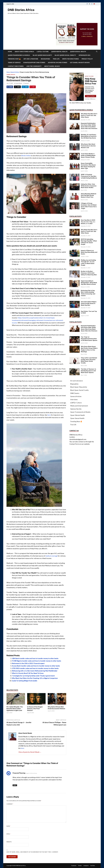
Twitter (80, 865)
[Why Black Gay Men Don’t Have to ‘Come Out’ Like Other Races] (74, 114)
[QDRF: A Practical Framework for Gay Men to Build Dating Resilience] (74, 175)
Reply (14, 785)
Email (8, 834)
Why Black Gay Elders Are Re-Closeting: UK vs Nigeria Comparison (35, 678)
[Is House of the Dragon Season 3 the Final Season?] (36, 699)
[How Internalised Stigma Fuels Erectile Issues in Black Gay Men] (74, 302)
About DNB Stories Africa (24, 51)
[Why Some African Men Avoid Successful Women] (57, 699)
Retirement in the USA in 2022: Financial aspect (28, 663)
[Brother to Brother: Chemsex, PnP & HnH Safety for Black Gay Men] (74, 272)
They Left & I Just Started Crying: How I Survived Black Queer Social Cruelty (89, 360)
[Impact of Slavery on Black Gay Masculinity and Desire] (74, 251)
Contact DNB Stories (16, 66)
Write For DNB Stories (70, 59)
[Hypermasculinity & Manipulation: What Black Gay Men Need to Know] (74, 281)
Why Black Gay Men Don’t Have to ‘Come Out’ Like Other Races (89, 115)
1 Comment (26, 83)
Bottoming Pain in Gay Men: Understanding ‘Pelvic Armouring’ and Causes (88, 293)
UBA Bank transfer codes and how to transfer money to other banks (35, 658)
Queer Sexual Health (78, 51)
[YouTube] (94, 3)
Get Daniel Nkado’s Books (80, 62)
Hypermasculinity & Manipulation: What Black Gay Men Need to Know (89, 282)
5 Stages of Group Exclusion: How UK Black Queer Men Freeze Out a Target (89, 205)
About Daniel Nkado (52, 66)
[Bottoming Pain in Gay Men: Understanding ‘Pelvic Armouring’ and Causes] (74, 291)
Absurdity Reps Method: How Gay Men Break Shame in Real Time (88, 195)
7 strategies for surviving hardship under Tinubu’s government (33, 676)
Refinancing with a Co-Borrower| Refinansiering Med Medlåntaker (34, 671)
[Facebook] (87, 3)
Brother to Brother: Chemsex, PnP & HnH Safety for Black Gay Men (89, 273)
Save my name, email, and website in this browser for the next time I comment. (32, 852)
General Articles (15, 72)
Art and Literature (30, 59)
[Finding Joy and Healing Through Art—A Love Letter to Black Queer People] (74, 260)
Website (9, 841)
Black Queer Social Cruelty (65, 55)
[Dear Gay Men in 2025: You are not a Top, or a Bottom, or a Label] (74, 220)
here (49, 415)
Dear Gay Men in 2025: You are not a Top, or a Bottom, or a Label (88, 221)
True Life (56, 59)
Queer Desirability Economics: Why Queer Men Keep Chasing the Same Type (88, 165)
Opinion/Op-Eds (84, 55)
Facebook (73, 865)
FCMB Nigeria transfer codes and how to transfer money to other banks (36, 661)
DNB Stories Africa (21, 10)
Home (10, 51)
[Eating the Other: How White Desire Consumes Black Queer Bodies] (74, 184)
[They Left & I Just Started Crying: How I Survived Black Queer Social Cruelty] (74, 358)
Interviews (74, 399)
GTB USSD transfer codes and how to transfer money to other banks (35, 668)
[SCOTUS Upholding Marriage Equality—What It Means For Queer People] (74, 239)
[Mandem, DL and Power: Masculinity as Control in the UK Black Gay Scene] (74, 135)
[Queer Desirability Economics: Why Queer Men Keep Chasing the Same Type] (74, 164)
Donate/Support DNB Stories (34, 62)
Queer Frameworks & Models (19, 55)
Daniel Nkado (19, 83)
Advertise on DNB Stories (57, 62)
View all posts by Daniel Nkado (29, 752)
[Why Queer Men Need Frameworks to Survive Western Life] (74, 144)
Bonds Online (26, 155)
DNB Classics (74, 393)
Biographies (45, 59)
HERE (77, 103)
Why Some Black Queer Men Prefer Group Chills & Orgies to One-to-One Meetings (89, 349)
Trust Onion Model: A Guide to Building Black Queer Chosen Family (88, 155)
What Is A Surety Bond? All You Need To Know (28, 673)
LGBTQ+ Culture (43, 51)
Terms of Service (14, 62)
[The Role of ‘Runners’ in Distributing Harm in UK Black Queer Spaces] (74, 369)
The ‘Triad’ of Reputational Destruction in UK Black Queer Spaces (89, 338)
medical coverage (51, 556)
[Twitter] (89, 3)
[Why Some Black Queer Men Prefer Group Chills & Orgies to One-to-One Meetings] (74, 347)
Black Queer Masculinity (42, 55)
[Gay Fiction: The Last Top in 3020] (74, 312)
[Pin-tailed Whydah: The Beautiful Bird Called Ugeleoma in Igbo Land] (15, 699)
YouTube (92, 865)
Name (8, 826)
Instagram (86, 865)
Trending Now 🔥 (14, 59)
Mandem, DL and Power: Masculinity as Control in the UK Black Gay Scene (88, 136)
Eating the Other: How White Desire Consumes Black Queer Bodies (88, 185)
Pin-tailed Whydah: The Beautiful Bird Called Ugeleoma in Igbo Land (14, 708)
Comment (9, 804)
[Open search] (96, 51)
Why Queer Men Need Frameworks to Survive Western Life (88, 145)
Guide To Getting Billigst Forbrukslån (24, 681)
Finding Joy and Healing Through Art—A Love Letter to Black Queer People (88, 262)
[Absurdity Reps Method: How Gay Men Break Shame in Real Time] (74, 194)
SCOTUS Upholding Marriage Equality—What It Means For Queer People (89, 241)
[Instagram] (92, 3)
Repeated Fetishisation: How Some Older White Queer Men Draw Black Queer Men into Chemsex (89, 125)
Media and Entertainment (79, 406)
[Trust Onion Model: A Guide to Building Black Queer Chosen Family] (74, 154)
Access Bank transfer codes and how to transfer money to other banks (36, 666)
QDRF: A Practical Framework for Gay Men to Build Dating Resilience (89, 176)
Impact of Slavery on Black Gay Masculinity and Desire (89, 252)
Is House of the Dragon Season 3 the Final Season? (35, 708)
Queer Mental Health (59, 51)
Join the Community (33, 66)
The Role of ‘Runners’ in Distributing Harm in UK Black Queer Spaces (88, 370)
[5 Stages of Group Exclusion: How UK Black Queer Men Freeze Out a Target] (74, 203)
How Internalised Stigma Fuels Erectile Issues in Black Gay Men (88, 303)
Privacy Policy (87, 59)
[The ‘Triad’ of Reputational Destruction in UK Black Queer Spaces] (74, 337)
